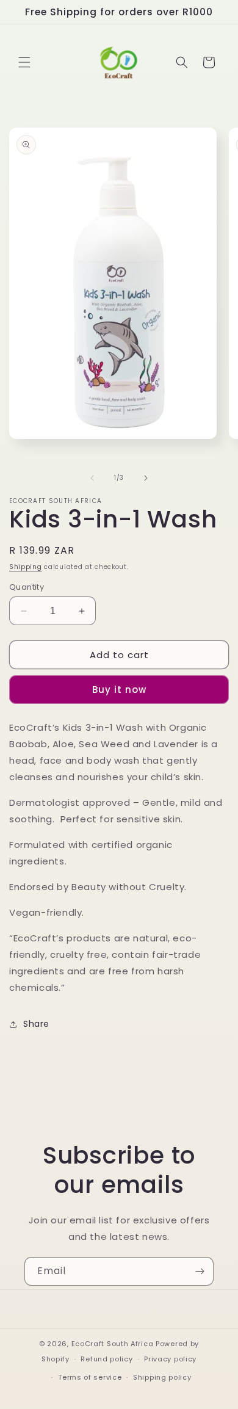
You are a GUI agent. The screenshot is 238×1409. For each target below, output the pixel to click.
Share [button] (36, 1024)
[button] (24, 62)
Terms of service (89, 1377)
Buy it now (119, 689)
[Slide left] (92, 478)
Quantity (26, 587)
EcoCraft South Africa (112, 1344)
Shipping (25, 566)
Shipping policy (162, 1377)
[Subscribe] (199, 1271)
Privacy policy (170, 1359)
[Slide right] (145, 478)
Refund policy (106, 1359)
